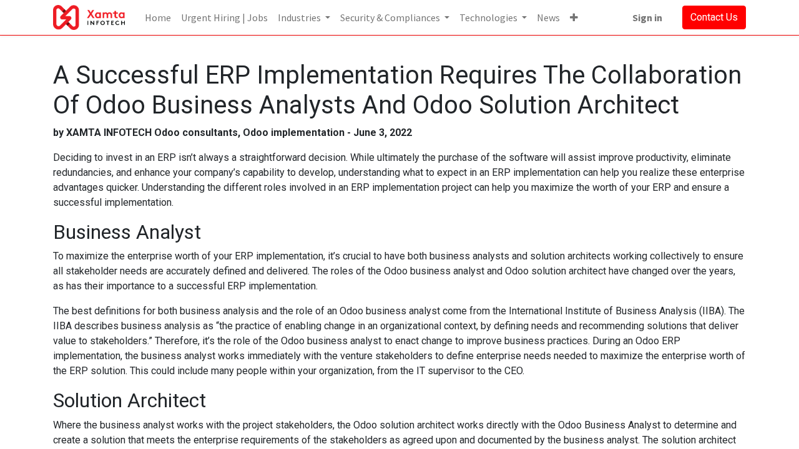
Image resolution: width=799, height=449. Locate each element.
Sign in (647, 17)
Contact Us (714, 17)
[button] (574, 17)
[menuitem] (158, 17)
